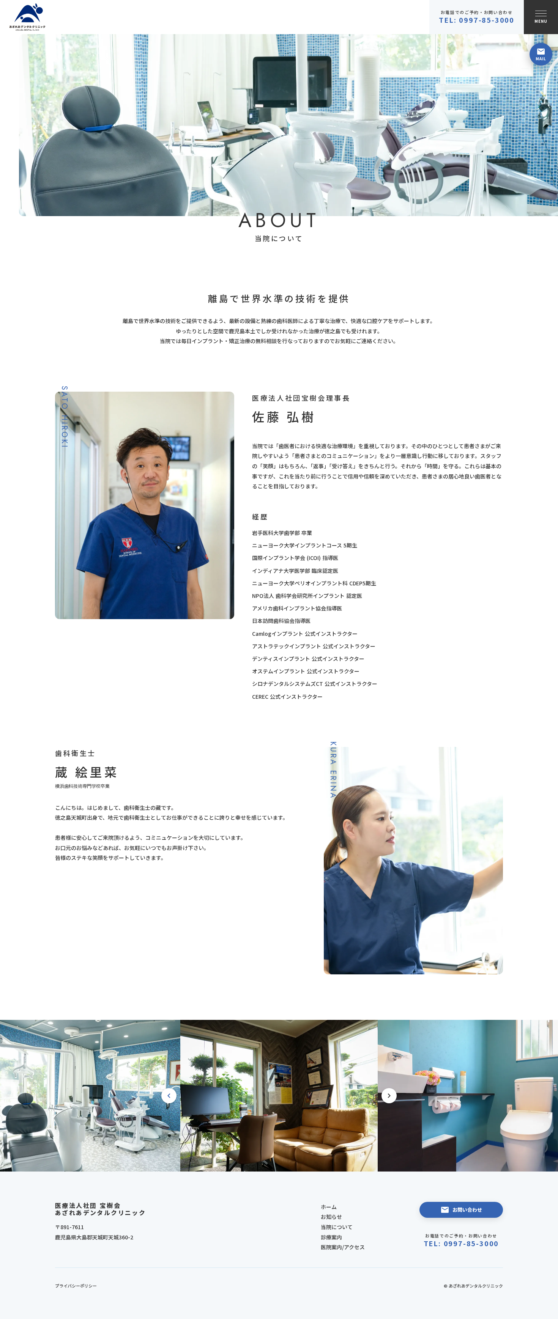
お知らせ (331, 1216)
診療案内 (331, 1237)
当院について (337, 1227)
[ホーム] (27, 17)
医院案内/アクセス (343, 1247)
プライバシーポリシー (76, 1286)
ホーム (329, 1207)
